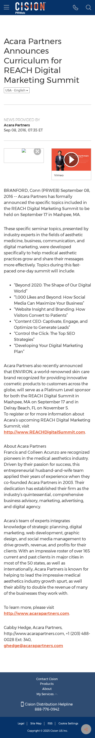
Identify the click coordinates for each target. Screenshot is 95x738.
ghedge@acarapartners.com (33, 645)
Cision (54, 730)
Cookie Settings (68, 723)
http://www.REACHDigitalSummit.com (44, 432)
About (47, 689)
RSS (50, 723)
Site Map (36, 723)
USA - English (15, 90)
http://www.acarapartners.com (36, 613)
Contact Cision (47, 679)
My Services (45, 694)
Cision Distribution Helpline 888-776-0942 (48, 707)
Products (47, 684)
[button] (75, 7)
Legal (21, 723)
